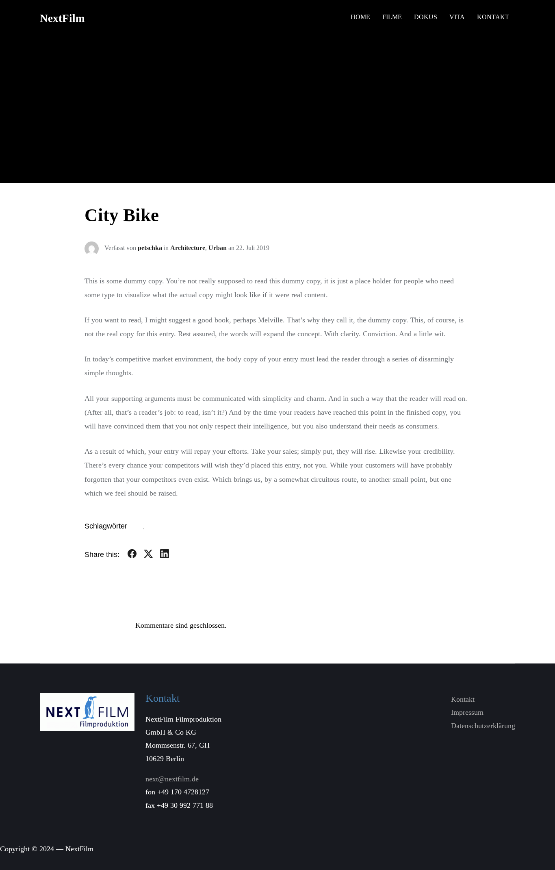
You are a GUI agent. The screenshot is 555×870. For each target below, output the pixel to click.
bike (138, 527)
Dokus (425, 16)
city (151, 527)
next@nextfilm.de (172, 779)
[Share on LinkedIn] (164, 555)
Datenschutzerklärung (483, 726)
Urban (217, 247)
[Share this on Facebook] (132, 555)
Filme (392, 16)
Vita (457, 16)
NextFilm (62, 18)
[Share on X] (148, 555)
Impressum (467, 712)
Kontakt (493, 16)
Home (360, 16)
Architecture (187, 247)
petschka (150, 247)
